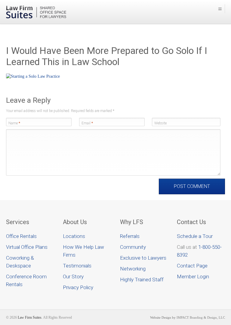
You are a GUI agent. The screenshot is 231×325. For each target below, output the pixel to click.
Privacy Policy (78, 287)
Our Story (73, 276)
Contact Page (192, 266)
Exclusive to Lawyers (143, 258)
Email (87, 123)
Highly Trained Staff (142, 280)
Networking (133, 269)
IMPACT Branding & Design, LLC (201, 317)
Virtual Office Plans (27, 247)
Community (133, 247)
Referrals (130, 236)
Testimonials (77, 266)
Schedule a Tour (195, 236)
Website (160, 123)
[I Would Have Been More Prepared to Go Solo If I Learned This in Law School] (33, 76)
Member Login (193, 276)
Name (14, 123)
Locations (74, 236)
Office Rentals (21, 236)
